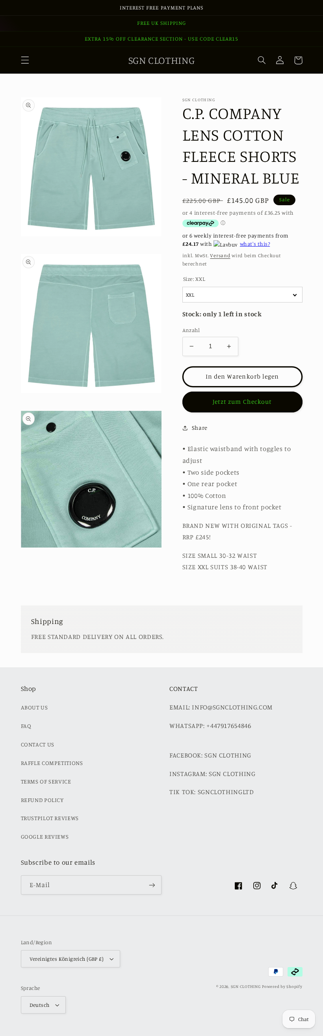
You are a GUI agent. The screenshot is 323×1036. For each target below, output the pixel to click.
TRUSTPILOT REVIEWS (50, 818)
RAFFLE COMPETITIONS (52, 762)
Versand (220, 255)
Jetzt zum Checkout (242, 401)
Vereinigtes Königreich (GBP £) (67, 959)
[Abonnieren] (152, 885)
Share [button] (200, 427)
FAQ (26, 725)
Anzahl (191, 330)
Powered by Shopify (282, 986)
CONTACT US (37, 744)
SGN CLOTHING (246, 986)
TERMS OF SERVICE (46, 781)
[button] (25, 60)
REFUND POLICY (42, 799)
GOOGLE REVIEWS (45, 836)
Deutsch (40, 1005)
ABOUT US (34, 707)
